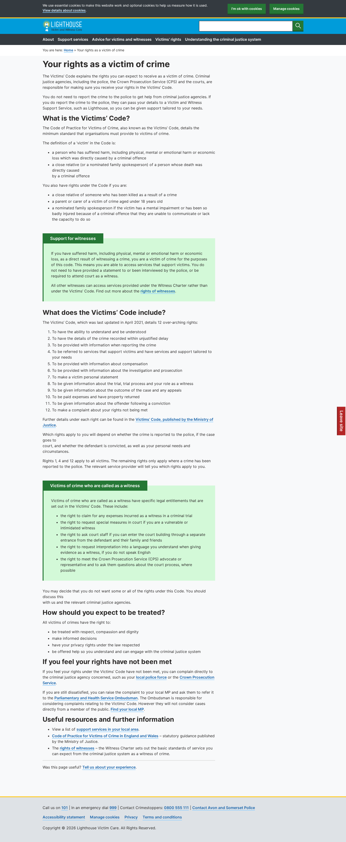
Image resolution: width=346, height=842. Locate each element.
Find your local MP (127, 709)
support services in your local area (107, 729)
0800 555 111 (176, 807)
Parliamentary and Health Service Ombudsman (96, 698)
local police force (151, 677)
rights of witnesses (158, 291)
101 (64, 807)
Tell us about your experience (109, 767)
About (48, 39)
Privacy (131, 817)
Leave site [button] (341, 422)
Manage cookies (286, 9)
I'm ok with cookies (246, 9)
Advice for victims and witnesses (122, 39)
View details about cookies (64, 10)
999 (113, 807)
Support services (73, 39)
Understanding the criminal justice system (223, 39)
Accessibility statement (64, 817)
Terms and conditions (162, 817)
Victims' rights (168, 39)
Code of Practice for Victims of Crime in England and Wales (105, 735)
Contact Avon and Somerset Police (223, 807)
